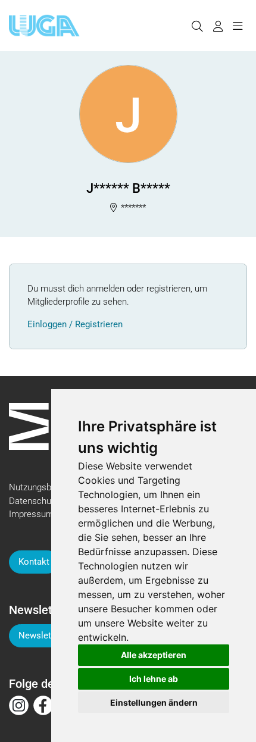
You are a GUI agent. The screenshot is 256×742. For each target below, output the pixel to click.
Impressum (31, 514)
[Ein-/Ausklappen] (237, 25)
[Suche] (197, 25)
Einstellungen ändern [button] (154, 702)
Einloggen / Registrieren (75, 324)
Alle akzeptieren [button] (153, 655)
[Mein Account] (217, 25)
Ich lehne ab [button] (153, 679)
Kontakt (33, 561)
